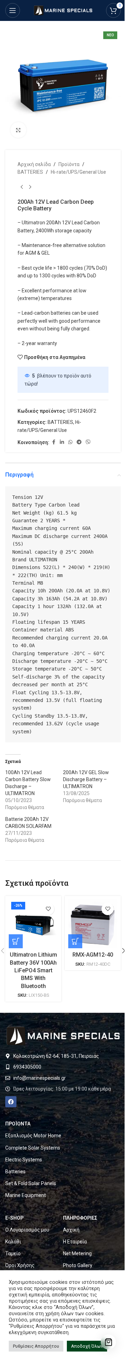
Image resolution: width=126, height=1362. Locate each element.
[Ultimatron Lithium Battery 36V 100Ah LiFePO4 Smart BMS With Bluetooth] (33, 923)
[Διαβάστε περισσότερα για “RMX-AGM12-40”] (75, 941)
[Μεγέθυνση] (18, 130)
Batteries (15, 1171)
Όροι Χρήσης (20, 1265)
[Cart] (108, 1341)
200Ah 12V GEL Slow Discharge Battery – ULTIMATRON (86, 779)
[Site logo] (63, 10)
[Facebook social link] (53, 442)
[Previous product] (22, 187)
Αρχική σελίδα (34, 164)
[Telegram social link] (79, 442)
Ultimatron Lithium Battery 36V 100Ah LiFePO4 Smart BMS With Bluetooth (33, 970)
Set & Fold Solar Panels (30, 1183)
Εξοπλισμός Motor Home (33, 1135)
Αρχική (71, 1230)
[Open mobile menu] (12, 10)
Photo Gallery (77, 1265)
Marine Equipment (25, 1195)
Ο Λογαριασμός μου (27, 1230)
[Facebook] (10, 1101)
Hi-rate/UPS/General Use (78, 172)
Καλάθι (13, 1241)
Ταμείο (13, 1253)
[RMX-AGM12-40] (92, 923)
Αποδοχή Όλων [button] (87, 1346)
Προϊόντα (68, 164)
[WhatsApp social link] (70, 442)
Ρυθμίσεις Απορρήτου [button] (36, 1346)
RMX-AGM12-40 (92, 954)
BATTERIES (30, 172)
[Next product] (30, 187)
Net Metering (77, 1253)
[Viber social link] (88, 442)
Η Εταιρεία (75, 1241)
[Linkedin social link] (62, 442)
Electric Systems (23, 1159)
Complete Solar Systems (32, 1148)
